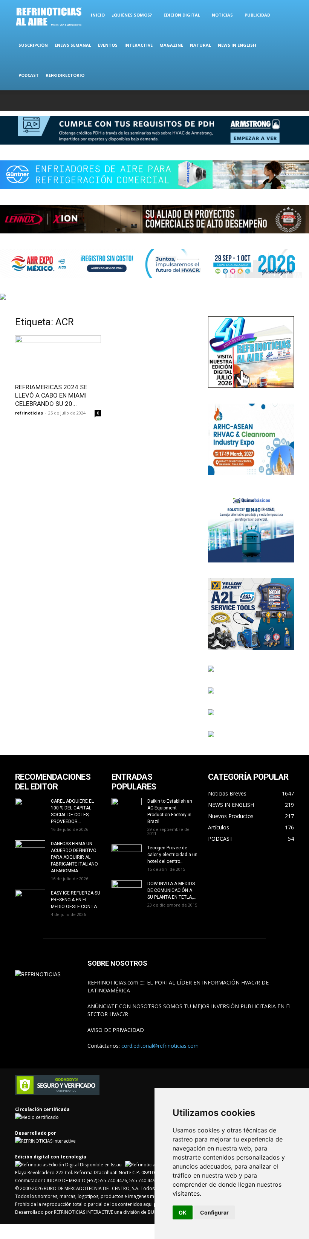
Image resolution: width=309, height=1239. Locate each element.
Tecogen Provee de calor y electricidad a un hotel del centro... (172, 854)
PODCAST (28, 75)
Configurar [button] (214, 1212)
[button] (285, 15)
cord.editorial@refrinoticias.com (160, 1045)
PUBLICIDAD (257, 15)
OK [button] (183, 1212)
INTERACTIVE (138, 45)
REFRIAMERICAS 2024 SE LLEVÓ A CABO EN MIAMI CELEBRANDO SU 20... (51, 395)
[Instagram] (251, 100)
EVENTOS (108, 45)
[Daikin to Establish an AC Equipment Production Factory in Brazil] (127, 808)
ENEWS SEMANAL (73, 45)
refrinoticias (29, 413)
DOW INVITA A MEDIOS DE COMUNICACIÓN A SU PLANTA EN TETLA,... (171, 890)
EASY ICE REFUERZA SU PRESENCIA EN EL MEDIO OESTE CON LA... (75, 899)
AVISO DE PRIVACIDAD (115, 1029)
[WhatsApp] (275, 100)
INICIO (98, 15)
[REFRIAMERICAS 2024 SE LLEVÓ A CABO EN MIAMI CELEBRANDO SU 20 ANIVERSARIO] (58, 356)
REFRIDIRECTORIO (65, 75)
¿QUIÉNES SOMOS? (132, 15)
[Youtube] (288, 100)
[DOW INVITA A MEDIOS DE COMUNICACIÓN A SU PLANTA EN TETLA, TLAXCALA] (127, 889)
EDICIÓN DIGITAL (182, 15)
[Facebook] (238, 100)
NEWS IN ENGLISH (237, 45)
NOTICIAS (222, 15)
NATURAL (200, 45)
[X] (263, 100)
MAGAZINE (171, 45)
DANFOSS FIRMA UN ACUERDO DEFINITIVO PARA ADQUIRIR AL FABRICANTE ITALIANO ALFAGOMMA (74, 857)
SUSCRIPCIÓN (33, 45)
